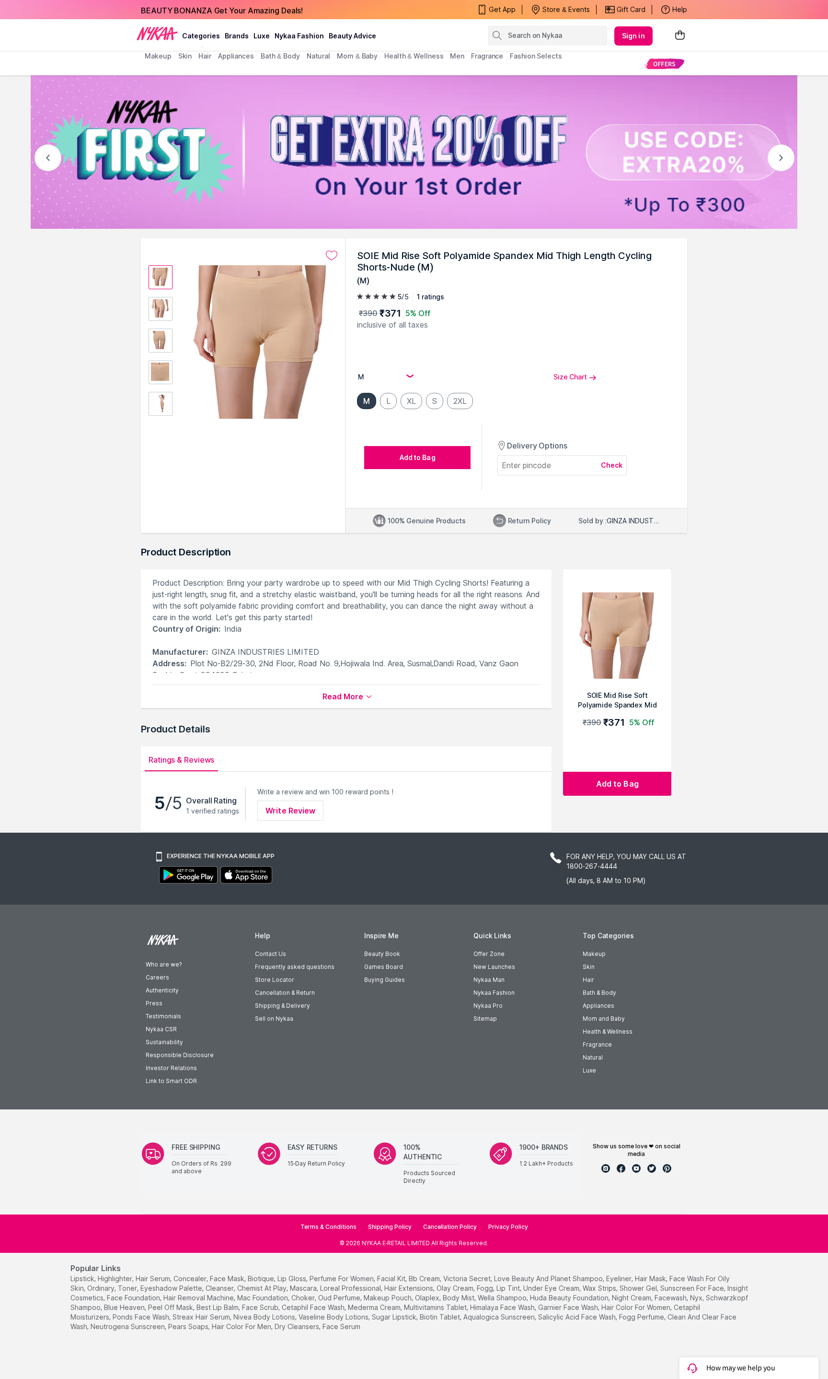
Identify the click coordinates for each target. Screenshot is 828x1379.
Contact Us (270, 953)
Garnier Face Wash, (568, 1307)
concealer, (190, 1278)
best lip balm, (218, 1307)
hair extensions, (409, 1288)
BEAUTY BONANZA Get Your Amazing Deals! (222, 9)
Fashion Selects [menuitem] (536, 56)
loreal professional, (351, 1288)
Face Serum (341, 1326)
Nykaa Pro (488, 1005)
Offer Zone (489, 953)
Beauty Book (382, 953)
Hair (588, 979)
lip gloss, (292, 1278)
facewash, (671, 1298)
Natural (593, 1057)
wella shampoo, (503, 1298)
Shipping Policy (390, 1226)
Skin (589, 966)
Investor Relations (171, 1068)
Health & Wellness (607, 1031)
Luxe (589, 1070)
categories (201, 36)
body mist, (459, 1298)
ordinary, (101, 1288)
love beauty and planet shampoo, (549, 1278)
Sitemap (485, 1018)
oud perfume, (340, 1298)
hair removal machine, (199, 1298)
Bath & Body (599, 992)
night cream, (632, 1298)
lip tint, (508, 1288)
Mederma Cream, (375, 1307)
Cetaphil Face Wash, (314, 1307)
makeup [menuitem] (158, 56)
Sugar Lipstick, (395, 1317)
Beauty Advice (352, 36)
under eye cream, (552, 1288)
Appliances (598, 1005)
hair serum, (154, 1278)
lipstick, (83, 1278)
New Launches (494, 966)
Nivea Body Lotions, (265, 1317)
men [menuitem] (457, 56)
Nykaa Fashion (299, 36)
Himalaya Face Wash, (503, 1307)
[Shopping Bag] (680, 35)
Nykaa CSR (161, 1029)
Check (612, 465)
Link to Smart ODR (171, 1080)
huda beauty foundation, (570, 1298)
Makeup (594, 953)
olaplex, (428, 1298)
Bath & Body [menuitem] (280, 56)
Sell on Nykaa (274, 1018)
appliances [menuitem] (236, 56)
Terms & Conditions (328, 1226)
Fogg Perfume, (642, 1317)
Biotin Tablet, (440, 1317)
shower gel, (639, 1288)
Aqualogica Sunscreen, (499, 1317)
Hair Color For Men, (242, 1326)
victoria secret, (467, 1278)
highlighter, (116, 1278)
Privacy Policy (508, 1226)
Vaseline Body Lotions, (334, 1317)
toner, (128, 1288)
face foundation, (134, 1298)
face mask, (228, 1278)
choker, (303, 1298)
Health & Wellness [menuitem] (413, 56)
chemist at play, (262, 1288)
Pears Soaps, (189, 1326)
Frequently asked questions (294, 966)
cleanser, (220, 1288)
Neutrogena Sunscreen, (128, 1326)
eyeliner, (619, 1278)
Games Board (383, 966)
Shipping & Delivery (282, 1005)
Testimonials (163, 1016)
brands (237, 36)
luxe (261, 36)
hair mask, (651, 1278)
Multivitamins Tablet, (436, 1307)
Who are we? (164, 964)
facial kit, (392, 1278)
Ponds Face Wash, (142, 1317)
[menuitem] (664, 63)
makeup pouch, (388, 1298)
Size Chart (570, 377)
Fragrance (597, 1044)
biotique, (262, 1278)
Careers (157, 977)
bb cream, (425, 1278)
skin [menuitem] (185, 56)
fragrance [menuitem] (487, 56)
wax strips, (600, 1288)
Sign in (633, 36)
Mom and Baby (604, 1018)
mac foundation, (263, 1298)
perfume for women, (342, 1278)
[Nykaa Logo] (157, 33)
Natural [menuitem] (318, 56)
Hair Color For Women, (636, 1307)
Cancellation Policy (450, 1226)
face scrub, (261, 1307)
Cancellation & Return (285, 992)
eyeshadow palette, (172, 1288)
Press (154, 1003)
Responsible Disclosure (180, 1055)
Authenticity (162, 990)
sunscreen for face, (692, 1288)
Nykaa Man (489, 979)
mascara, (304, 1288)
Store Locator (274, 979)
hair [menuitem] (204, 56)
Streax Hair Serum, (201, 1317)
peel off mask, (171, 1307)
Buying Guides (384, 979)
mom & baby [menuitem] (357, 56)
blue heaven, (125, 1307)
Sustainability (164, 1042)
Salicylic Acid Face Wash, (577, 1317)
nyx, (697, 1298)
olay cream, (456, 1288)
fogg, (485, 1288)
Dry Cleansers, (298, 1326)
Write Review (290, 810)
